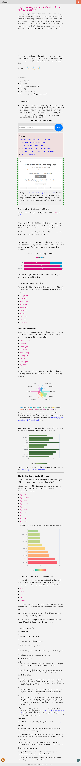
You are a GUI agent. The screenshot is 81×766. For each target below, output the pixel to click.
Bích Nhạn (24, 301)
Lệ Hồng (23, 344)
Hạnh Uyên (24, 347)
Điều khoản (45, 764)
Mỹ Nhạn (23, 313)
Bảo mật (39, 764)
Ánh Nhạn (23, 322)
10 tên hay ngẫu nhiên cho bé (32, 145)
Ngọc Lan (23, 509)
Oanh (22, 594)
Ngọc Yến (23, 515)
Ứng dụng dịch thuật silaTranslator (42, 193)
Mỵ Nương (23, 364)
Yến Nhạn (23, 304)
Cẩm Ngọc (24, 362)
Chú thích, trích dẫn (28, 154)
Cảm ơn (51, 764)
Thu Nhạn (23, 310)
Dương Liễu (24, 356)
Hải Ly (22, 367)
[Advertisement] (40, 42)
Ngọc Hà (23, 506)
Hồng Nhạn (24, 295)
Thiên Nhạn (24, 316)
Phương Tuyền (25, 341)
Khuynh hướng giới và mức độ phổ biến (35, 139)
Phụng (22, 591)
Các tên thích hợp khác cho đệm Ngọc (36, 148)
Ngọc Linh (23, 500)
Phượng (22, 600)
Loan (21, 597)
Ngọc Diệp (24, 512)
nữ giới (57, 212)
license (34, 760)
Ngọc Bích (24, 503)
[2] (21, 214)
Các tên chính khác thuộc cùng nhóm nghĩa (37, 151)
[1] (44, 116)
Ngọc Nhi (23, 521)
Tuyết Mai (23, 350)
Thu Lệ (22, 359)
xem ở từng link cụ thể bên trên (33, 470)
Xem (58, 127)
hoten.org (57, 722)
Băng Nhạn (24, 307)
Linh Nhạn (23, 319)
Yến (21, 588)
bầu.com (5, 2)
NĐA (29, 764)
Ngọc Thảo (24, 518)
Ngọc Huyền (24, 497)
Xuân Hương (24, 353)
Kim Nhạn (23, 298)
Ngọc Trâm (24, 494)
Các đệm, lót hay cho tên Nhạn (33, 142)
